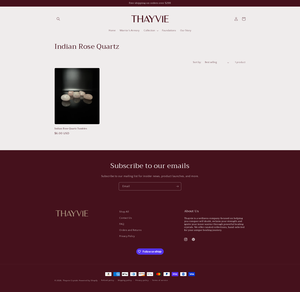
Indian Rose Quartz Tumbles (71, 128)
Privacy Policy (127, 236)
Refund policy (107, 280)
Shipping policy (125, 280)
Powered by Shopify (88, 281)
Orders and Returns (130, 230)
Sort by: (197, 62)
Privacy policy (142, 280)
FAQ (121, 224)
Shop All (124, 211)
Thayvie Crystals (70, 281)
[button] (58, 19)
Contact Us (125, 218)
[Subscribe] (177, 186)
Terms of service (160, 280)
